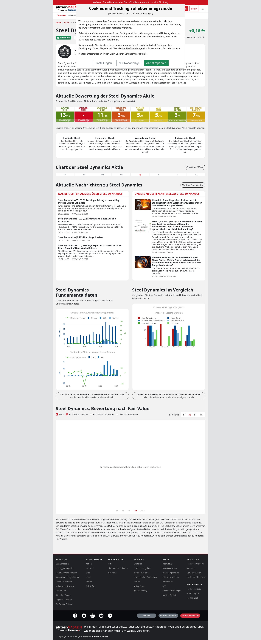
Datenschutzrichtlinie (136, 53)
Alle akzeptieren (156, 63)
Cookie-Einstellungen (133, 48)
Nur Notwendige (129, 63)
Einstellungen (103, 63)
